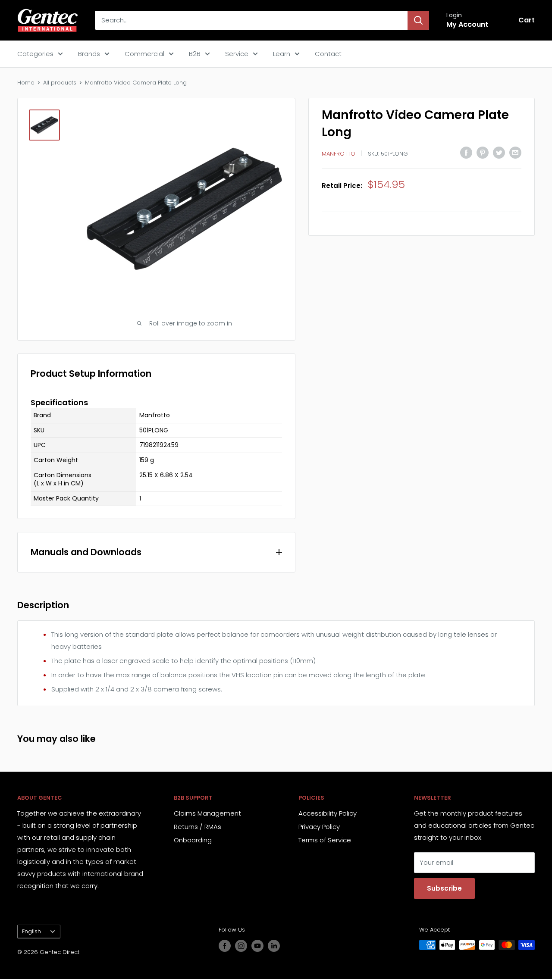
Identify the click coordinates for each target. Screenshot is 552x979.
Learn (281, 53)
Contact (328, 53)
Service (236, 53)
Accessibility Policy (327, 813)
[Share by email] (515, 152)
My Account (467, 24)
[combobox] (251, 20)
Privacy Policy (319, 826)
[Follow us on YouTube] (257, 946)
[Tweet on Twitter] (499, 152)
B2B (195, 53)
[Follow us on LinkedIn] (274, 946)
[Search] (418, 20)
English (31, 931)
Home (25, 82)
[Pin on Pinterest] (483, 152)
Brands (89, 53)
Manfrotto (338, 153)
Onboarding (193, 840)
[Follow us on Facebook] (225, 946)
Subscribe (444, 888)
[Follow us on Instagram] (241, 946)
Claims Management (207, 813)
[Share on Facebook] (466, 152)
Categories (35, 53)
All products (59, 82)
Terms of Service (324, 840)
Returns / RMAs (197, 826)
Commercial (144, 53)
